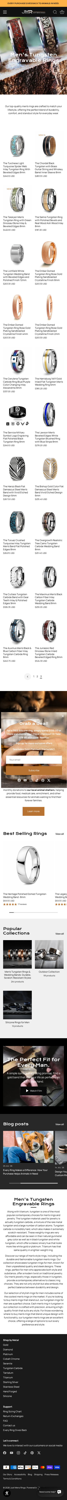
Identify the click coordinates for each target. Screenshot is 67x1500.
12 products (17, 1026)
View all (59, 834)
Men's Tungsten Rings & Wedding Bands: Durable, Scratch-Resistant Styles (17, 974)
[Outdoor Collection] (49, 954)
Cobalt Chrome (11, 1358)
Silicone (7, 1396)
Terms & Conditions (12, 1478)
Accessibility (20, 1474)
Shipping (38, 1474)
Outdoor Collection (49, 971)
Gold (5, 1344)
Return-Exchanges (13, 1416)
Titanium (8, 1377)
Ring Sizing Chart (12, 1411)
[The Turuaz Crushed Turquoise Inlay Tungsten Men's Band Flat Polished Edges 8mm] (17, 522)
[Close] (62, 716)
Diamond (8, 1349)
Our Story (7, 1474)
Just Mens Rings (18, 1487)
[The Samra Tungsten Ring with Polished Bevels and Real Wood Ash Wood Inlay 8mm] (49, 199)
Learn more (33, 811)
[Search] (55, 12)
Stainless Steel (11, 1386)
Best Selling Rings (25, 833)
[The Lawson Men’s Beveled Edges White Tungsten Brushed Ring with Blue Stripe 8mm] (49, 415)
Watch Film (36, 1090)
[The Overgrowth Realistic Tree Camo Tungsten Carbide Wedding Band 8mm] (49, 522)
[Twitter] (48, 780)
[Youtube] (25, 780)
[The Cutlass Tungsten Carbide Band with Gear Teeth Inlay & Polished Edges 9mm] (17, 576)
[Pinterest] (42, 780)
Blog (30, 1474)
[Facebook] (19, 780)
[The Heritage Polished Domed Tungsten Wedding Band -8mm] (28, 865)
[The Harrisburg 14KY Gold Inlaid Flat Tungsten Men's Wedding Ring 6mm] (49, 361)
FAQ (5, 1420)
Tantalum (8, 1372)
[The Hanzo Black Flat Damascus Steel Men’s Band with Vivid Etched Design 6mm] (17, 468)
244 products (17, 981)
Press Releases (52, 1474)
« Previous (27, 676)
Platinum (8, 1354)
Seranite (7, 1363)
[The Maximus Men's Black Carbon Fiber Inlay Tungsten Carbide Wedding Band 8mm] (49, 576)
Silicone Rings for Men (17, 1022)
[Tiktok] (36, 780)
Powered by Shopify (36, 1487)
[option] (33, 56)
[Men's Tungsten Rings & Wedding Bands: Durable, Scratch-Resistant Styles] (17, 954)
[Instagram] (31, 780)
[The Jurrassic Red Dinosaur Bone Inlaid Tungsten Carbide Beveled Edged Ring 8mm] (49, 630)
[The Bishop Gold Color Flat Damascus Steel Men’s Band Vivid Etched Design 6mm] (49, 468)
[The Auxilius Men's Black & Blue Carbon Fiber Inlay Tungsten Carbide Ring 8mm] (17, 630)
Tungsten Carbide (13, 1368)
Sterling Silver (10, 1382)
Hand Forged (10, 1391)
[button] (5, 12)
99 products (49, 975)
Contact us (9, 1425)
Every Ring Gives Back (15, 1430)
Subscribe (34, 770)
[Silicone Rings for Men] (17, 1005)
